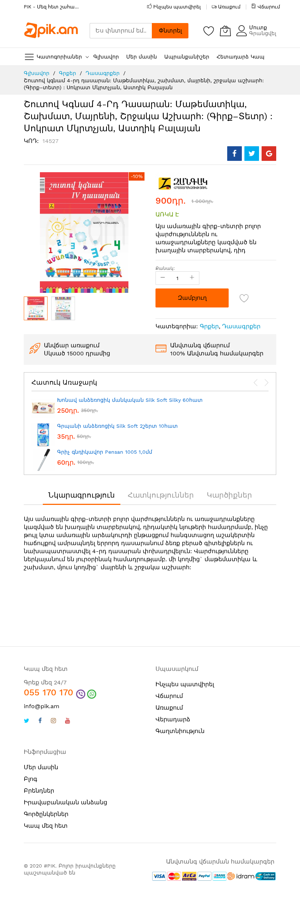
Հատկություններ (161, 495)
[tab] (81, 495)
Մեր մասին (41, 767)
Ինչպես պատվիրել (177, 7)
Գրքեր (67, 73)
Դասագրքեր (103, 73)
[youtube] (67, 721)
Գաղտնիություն (180, 731)
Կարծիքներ (229, 495)
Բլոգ (30, 778)
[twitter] (26, 721)
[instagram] (53, 721)
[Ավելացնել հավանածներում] (244, 297)
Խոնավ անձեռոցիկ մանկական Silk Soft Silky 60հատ (130, 400)
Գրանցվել (262, 33)
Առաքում (229, 7)
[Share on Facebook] (234, 153)
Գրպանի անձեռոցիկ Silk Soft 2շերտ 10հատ (117, 426)
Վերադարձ (172, 719)
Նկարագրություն (81, 495)
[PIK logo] (51, 30)
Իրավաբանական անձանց (65, 802)
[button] (63, 308)
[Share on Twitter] (251, 153)
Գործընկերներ (46, 814)
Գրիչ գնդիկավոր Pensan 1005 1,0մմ (104, 452)
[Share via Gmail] (269, 153)
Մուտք (258, 27)
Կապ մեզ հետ (46, 825)
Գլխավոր (36, 73)
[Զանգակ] (182, 183)
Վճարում (269, 7)
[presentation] (255, 382)
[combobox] (121, 30)
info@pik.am (41, 706)
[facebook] (40, 721)
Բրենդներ (39, 790)
